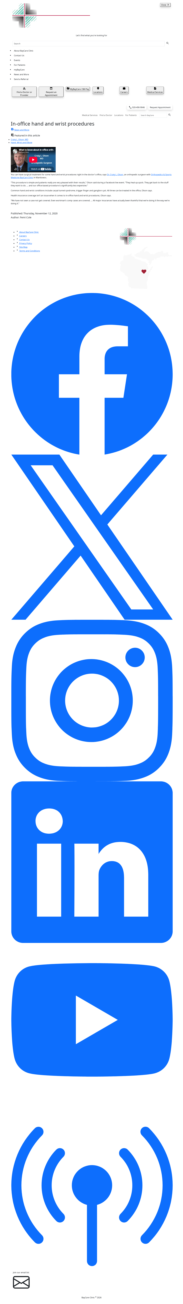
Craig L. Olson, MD (19, 139)
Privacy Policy (25, 243)
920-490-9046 (137, 107)
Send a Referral (21, 79)
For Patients (19, 65)
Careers (23, 236)
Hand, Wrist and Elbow (21, 142)
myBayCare (19, 69)
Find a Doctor (106, 115)
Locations (118, 115)
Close (165, 5)
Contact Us (19, 55)
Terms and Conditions (29, 250)
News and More (21, 74)
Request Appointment (160, 107)
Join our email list (21, 1272)
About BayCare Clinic (23, 50)
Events (17, 60)
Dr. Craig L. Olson (115, 174)
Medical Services (90, 115)
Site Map (23, 247)
